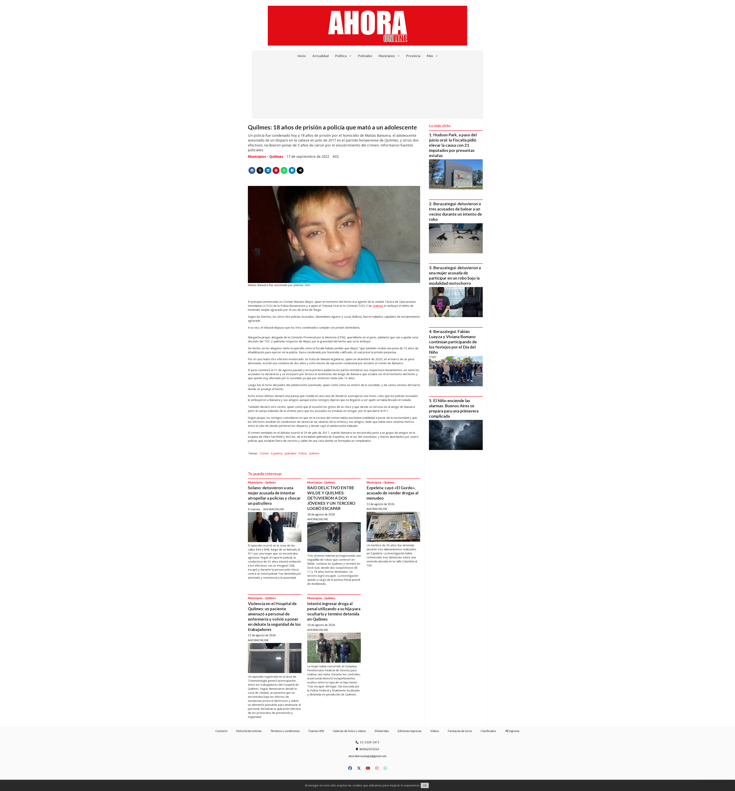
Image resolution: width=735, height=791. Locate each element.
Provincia (413, 56)
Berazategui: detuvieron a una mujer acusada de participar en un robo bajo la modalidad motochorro (455, 275)
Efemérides (382, 731)
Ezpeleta (277, 453)
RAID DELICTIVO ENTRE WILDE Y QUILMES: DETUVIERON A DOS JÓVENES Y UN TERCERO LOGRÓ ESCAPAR (331, 498)
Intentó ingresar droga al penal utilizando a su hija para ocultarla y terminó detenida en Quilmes (333, 611)
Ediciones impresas (410, 731)
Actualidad (320, 56)
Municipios (387, 56)
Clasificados (488, 731)
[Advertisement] (367, 89)
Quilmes (378, 306)
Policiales (365, 56)
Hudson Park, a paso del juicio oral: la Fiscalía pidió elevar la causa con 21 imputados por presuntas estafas (453, 145)
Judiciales (290, 453)
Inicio (301, 56)
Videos (434, 731)
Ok (425, 785)
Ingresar (514, 731)
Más (430, 56)
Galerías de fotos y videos (349, 731)
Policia (302, 453)
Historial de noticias (249, 731)
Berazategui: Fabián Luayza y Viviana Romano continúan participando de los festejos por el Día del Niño (453, 342)
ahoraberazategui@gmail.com (367, 756)
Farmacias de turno (460, 731)
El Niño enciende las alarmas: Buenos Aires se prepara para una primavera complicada (454, 408)
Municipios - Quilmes (265, 156)
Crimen (264, 453)
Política (341, 56)
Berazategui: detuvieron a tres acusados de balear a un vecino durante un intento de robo (455, 211)
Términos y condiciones (285, 731)
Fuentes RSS (316, 731)
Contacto (221, 731)
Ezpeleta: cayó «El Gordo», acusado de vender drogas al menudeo (392, 493)
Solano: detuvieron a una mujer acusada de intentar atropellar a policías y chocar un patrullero (274, 495)
